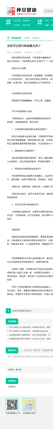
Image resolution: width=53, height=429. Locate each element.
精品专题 (26, 25)
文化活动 (17, 21)
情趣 (47, 25)
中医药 (27, 38)
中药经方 (17, 25)
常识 (47, 21)
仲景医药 (8, 22)
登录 (19, 370)
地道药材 (26, 21)
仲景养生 (40, 22)
